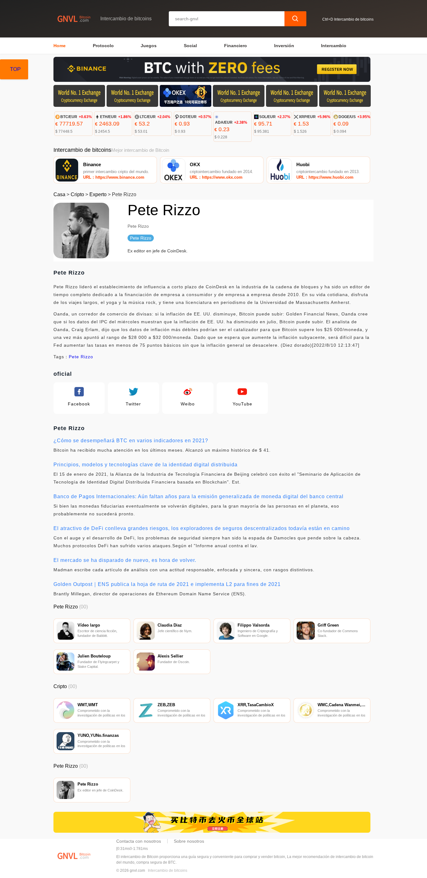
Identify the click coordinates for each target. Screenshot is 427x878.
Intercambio (333, 45)
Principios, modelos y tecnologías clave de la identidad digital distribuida (145, 464)
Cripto (77, 194)
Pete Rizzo (81, 356)
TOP (15, 69)
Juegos (149, 45)
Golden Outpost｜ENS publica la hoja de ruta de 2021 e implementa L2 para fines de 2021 (167, 584)
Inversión (284, 45)
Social (190, 45)
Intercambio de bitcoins (167, 870)
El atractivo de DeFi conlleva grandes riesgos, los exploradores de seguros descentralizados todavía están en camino (201, 528)
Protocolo (103, 45)
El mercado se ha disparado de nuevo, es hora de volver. (124, 560)
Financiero (235, 45)
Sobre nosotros (189, 841)
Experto (98, 194)
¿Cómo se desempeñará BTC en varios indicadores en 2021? (130, 440)
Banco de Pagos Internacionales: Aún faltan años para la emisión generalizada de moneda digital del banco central (198, 496)
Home (59, 45)
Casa (59, 194)
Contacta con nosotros (138, 841)
